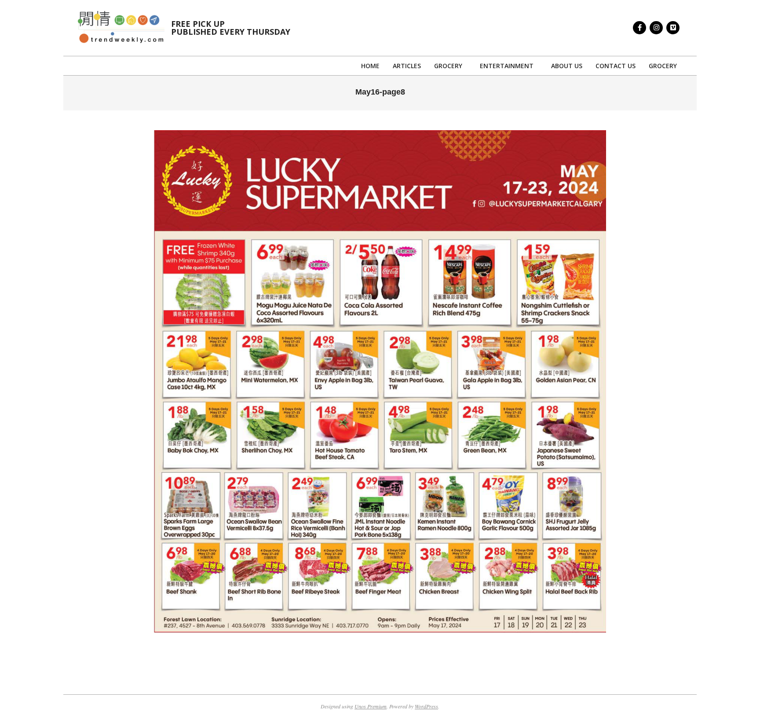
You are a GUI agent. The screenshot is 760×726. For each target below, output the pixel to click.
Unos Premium (370, 706)
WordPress (426, 706)
